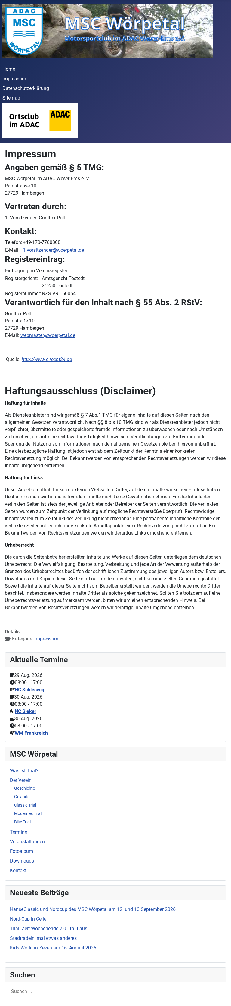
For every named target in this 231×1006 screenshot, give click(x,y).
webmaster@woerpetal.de (47, 335)
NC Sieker (25, 711)
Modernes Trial (28, 813)
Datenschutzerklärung (25, 88)
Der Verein (21, 780)
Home (8, 69)
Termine (18, 832)
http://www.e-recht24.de (47, 359)
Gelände (21, 796)
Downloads (22, 861)
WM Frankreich (31, 733)
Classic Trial (25, 805)
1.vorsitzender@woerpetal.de (53, 250)
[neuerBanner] (40, 120)
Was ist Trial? (24, 770)
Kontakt (18, 870)
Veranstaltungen (27, 841)
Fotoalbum (21, 851)
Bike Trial (22, 821)
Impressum (14, 79)
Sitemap (11, 98)
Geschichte (24, 788)
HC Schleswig (29, 690)
